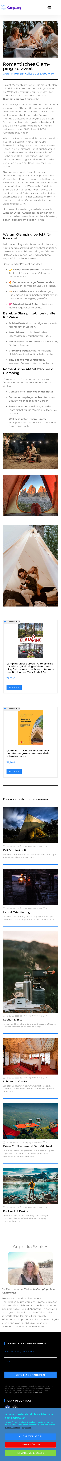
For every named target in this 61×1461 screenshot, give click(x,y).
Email (7, 1361)
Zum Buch (14, 687)
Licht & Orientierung (16, 912)
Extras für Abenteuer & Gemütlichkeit (28, 1146)
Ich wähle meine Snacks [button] (30, 1453)
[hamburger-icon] (49, 7)
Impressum (26, 1428)
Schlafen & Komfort (16, 1081)
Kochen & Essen (13, 1019)
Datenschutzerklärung (32, 1392)
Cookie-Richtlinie (12, 1428)
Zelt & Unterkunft (14, 850)
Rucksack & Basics (15, 1211)
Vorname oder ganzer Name (19, 1351)
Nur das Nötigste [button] (30, 1445)
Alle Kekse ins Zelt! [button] (30, 1436)
